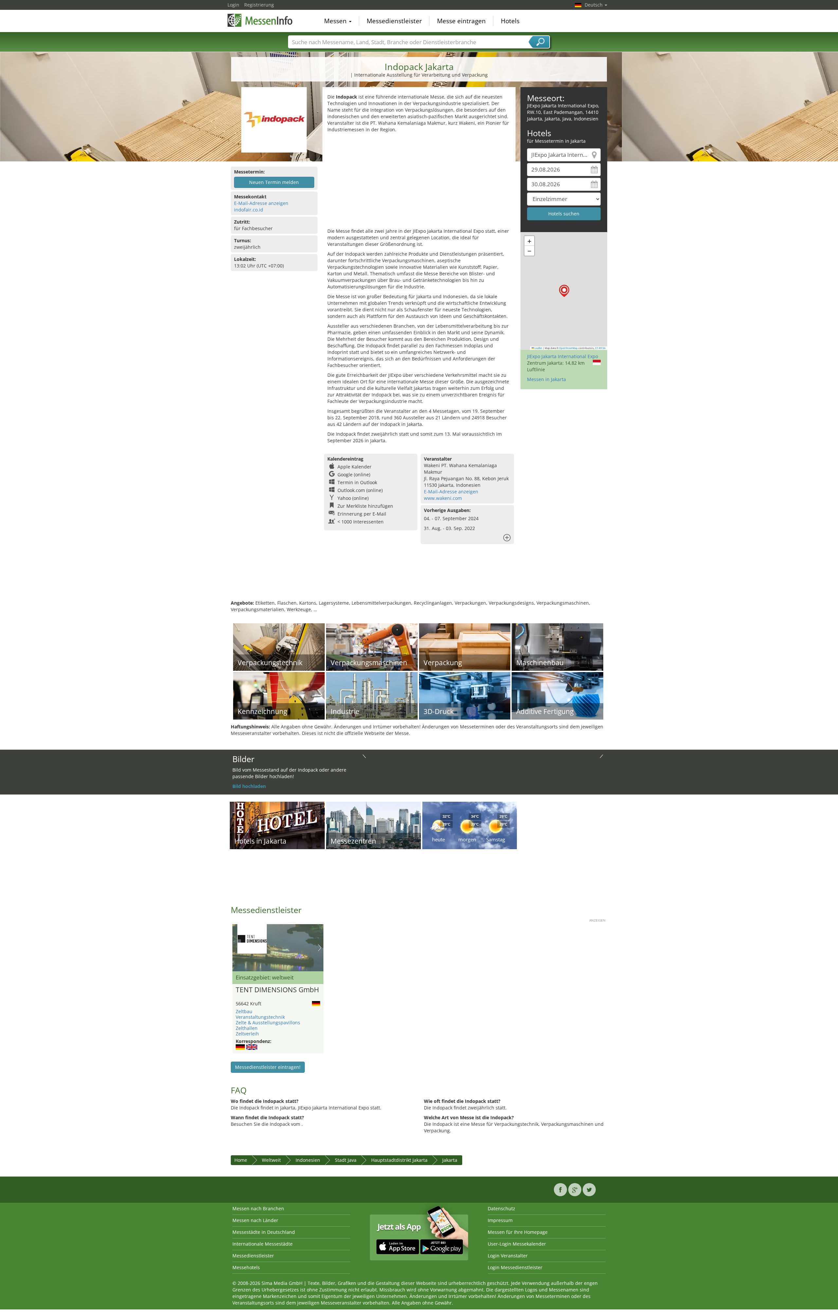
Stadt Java (345, 1160)
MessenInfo (260, 20)
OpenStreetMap (568, 348)
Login (233, 5)
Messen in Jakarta (546, 379)
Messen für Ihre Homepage (518, 1232)
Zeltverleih (247, 1034)
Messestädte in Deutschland (263, 1232)
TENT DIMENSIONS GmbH (277, 990)
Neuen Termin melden (274, 182)
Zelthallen (247, 1028)
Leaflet (538, 348)
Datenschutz (501, 1208)
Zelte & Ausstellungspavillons (268, 1022)
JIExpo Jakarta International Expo (562, 356)
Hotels (510, 21)
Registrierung (259, 5)
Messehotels (246, 1267)
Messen (336, 21)
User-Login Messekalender (517, 1244)
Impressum (500, 1220)
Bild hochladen (249, 786)
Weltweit (271, 1160)
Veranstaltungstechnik (260, 1017)
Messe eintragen (461, 21)
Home (240, 1160)
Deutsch (594, 5)
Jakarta (449, 1160)
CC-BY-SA (600, 348)
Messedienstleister (394, 21)
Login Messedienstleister (515, 1267)
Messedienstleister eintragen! (268, 1067)
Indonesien (308, 1160)
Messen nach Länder (255, 1220)
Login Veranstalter (508, 1255)
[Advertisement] (419, 182)
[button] (564, 291)
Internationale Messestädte (262, 1244)
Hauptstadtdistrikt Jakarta (399, 1160)
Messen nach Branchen (258, 1208)
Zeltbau (244, 1011)
